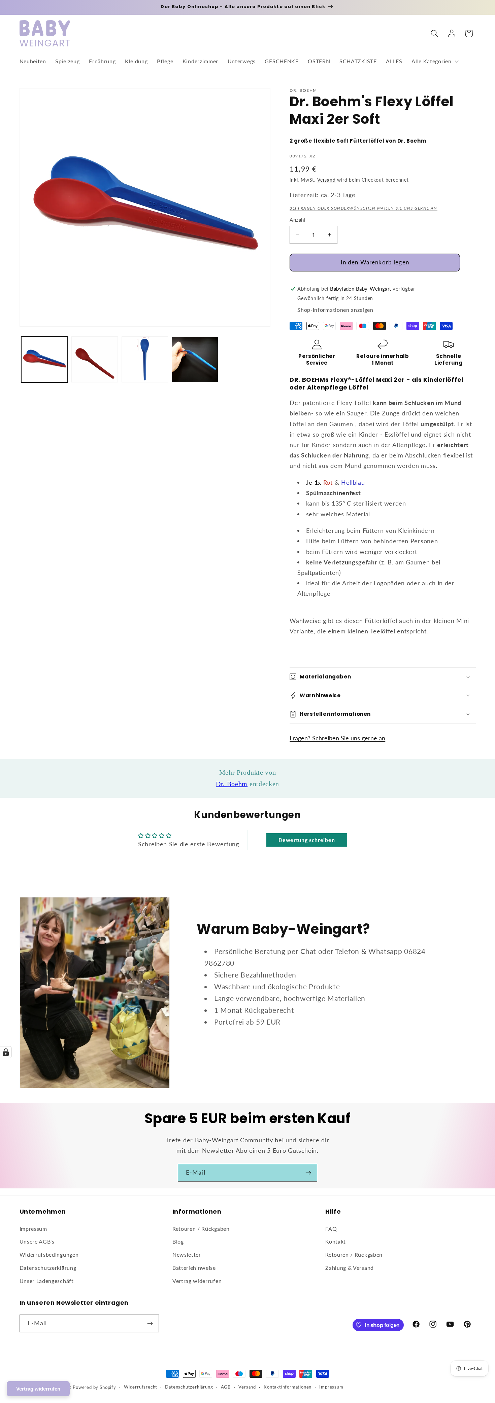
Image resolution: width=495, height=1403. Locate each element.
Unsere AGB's (37, 1241)
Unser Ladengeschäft (47, 1281)
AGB (226, 1387)
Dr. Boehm (232, 783)
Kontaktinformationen (287, 1387)
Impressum (33, 1228)
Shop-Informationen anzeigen (335, 309)
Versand (326, 180)
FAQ (331, 1228)
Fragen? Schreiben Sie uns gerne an (337, 738)
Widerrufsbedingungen (49, 1254)
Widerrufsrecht (140, 1387)
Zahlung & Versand (349, 1267)
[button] (434, 61)
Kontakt (335, 1241)
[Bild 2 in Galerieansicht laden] (94, 359)
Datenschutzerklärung (48, 1267)
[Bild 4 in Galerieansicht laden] (195, 359)
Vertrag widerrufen (197, 1281)
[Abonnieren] (308, 1173)
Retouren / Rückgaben (201, 1228)
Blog (178, 1241)
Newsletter (186, 1254)
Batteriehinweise (194, 1267)
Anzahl (297, 220)
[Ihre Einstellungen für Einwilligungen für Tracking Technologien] (5, 1052)
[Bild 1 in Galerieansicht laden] (44, 359)
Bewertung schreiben (306, 840)
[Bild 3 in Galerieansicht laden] (145, 359)
